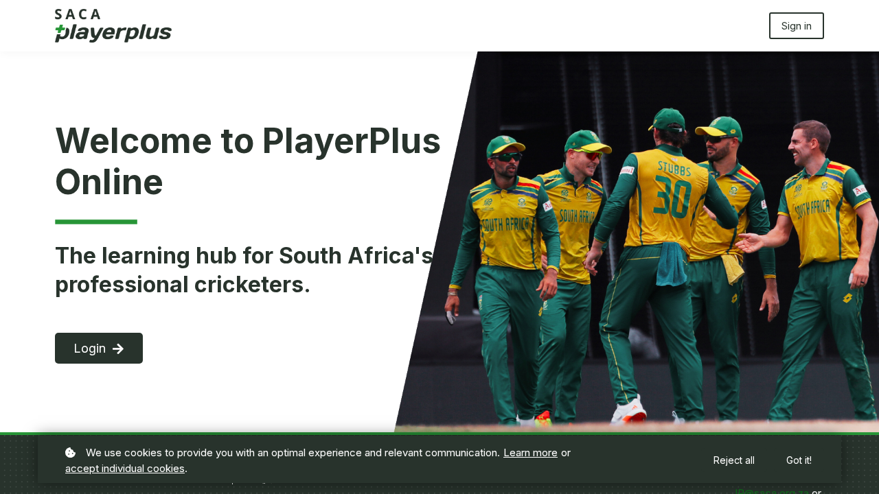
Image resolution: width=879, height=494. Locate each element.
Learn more (530, 452)
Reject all (734, 460)
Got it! (799, 460)
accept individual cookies (125, 468)
